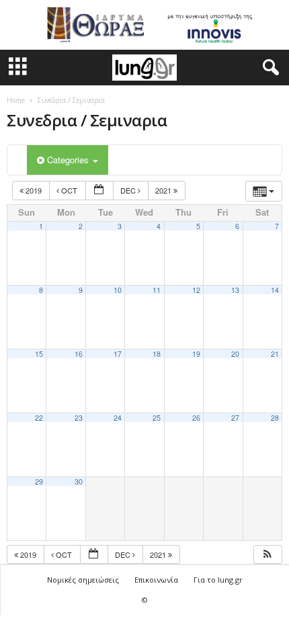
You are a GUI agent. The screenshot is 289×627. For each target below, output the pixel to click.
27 (235, 418)
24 (118, 418)
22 (39, 418)
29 (39, 481)
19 (196, 354)
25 (157, 418)
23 (79, 418)
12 (196, 290)
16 (79, 354)
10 (118, 290)
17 (118, 354)
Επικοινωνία (156, 580)
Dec (129, 190)
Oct (69, 190)
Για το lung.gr (218, 580)
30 (79, 481)
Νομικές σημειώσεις (83, 580)
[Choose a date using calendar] (99, 190)
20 (235, 354)
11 (157, 290)
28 (275, 418)
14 (275, 290)
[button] (268, 68)
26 (196, 418)
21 (275, 354)
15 (39, 354)
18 (157, 354)
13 (235, 290)
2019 (34, 190)
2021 (164, 190)
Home (16, 100)
